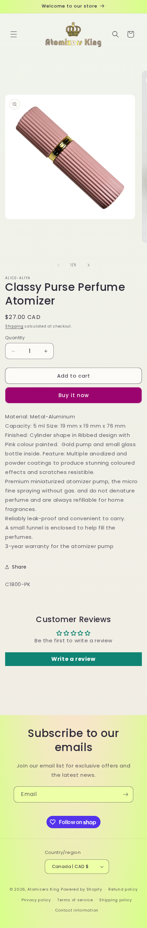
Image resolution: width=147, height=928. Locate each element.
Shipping (14, 326)
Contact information (76, 910)
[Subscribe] (125, 794)
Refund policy (122, 889)
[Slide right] (88, 265)
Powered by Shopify (81, 889)
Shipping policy (115, 900)
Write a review (73, 659)
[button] (13, 34)
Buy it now (73, 395)
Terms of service (75, 900)
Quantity (15, 337)
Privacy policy (36, 900)
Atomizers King (43, 889)
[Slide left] (58, 265)
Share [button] (19, 566)
